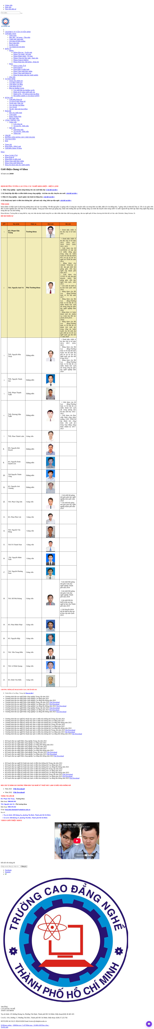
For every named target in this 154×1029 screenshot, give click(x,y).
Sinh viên (8, 7)
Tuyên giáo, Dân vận (16, 103)
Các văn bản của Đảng (16, 105)
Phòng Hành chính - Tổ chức (23, 56)
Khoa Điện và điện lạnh (21, 69)
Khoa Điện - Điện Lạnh (13, 146)
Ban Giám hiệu (14, 43)
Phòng (11, 50)
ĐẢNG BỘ (9, 98)
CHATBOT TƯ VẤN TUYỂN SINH (18, 32)
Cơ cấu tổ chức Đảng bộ (17, 101)
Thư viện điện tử (10, 9)
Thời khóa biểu (18, 130)
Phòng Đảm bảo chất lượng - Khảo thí (26, 62)
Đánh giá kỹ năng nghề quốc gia (24, 92)
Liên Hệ (7, 135)
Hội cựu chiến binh (15, 113)
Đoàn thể (8, 111)
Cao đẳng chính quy (16, 82)
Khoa (11, 64)
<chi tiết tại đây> (72, 193)
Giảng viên (8, 5)
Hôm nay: (17, 1025)
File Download (55, 702)
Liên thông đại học (15, 86)
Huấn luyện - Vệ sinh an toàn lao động (26, 94)
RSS (6, 141)
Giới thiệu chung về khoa (13, 148)
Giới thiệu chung (10, 34)
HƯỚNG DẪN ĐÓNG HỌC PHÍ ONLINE (20, 137)
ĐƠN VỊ (8, 49)
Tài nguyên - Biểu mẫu (21, 126)
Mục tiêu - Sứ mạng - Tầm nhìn (19, 37)
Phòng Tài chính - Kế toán (22, 54)
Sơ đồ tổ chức (13, 45)
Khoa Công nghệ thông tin (22, 73)
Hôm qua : (28, 1025)
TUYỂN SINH (10, 79)
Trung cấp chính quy (16, 81)
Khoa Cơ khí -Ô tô (19, 66)
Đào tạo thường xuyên (16, 88)
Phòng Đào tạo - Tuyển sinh (22, 52)
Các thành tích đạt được (17, 47)
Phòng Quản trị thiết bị (20, 60)
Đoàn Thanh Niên (15, 116)
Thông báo (17, 133)
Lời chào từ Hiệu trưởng (17, 41)
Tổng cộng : (41, 1025)
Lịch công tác (17, 124)
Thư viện (12, 77)
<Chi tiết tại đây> (52, 190)
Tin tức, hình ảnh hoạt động (18, 109)
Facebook (8, 870)
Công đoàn (13, 114)
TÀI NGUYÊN (10, 139)
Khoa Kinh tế (17, 67)
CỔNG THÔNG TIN (12, 120)
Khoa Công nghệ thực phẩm (22, 71)
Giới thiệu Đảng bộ (15, 99)
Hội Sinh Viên (14, 118)
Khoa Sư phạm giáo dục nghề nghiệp (25, 75)
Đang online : (6, 1025)
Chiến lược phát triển (16, 39)
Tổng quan (12, 35)
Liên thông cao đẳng (16, 84)
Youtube (8, 872)
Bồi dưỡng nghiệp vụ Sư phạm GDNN (26, 96)
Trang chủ (8, 144)
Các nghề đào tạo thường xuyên (24, 90)
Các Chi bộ (13, 107)
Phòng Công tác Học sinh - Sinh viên (25, 58)
